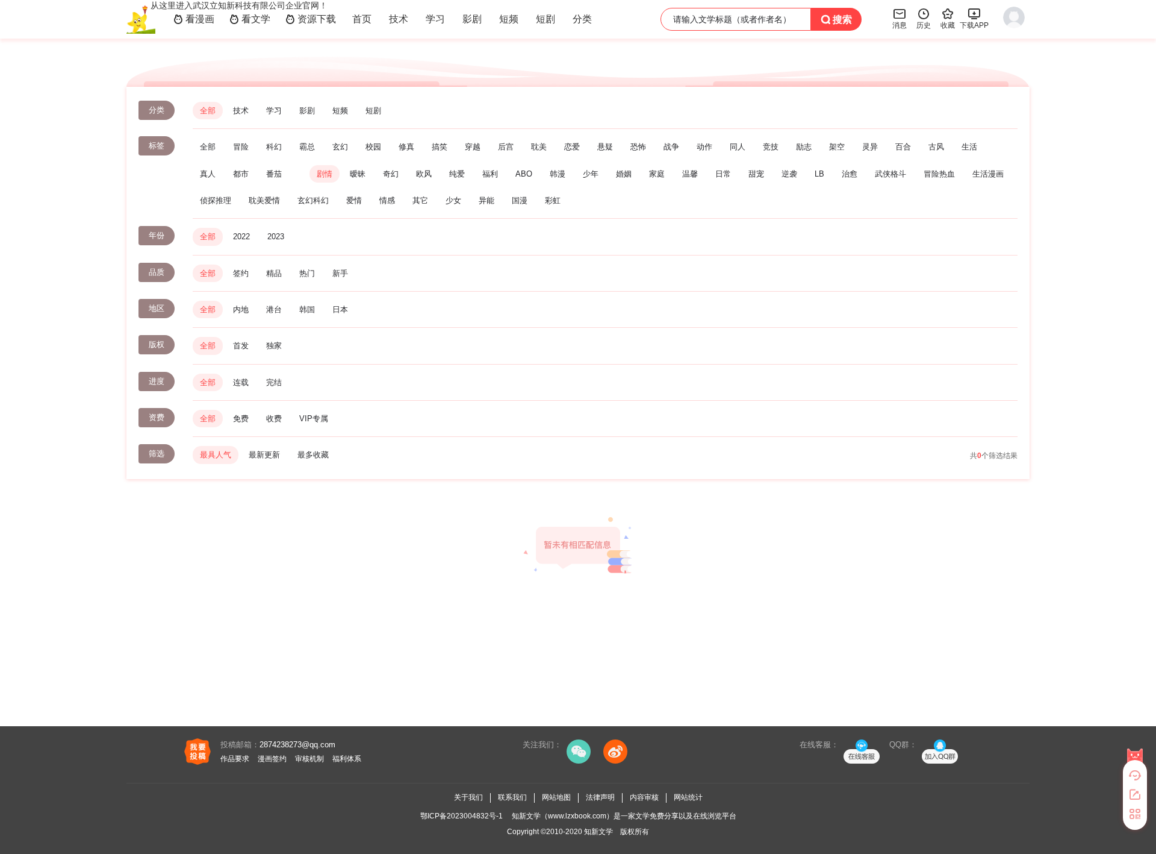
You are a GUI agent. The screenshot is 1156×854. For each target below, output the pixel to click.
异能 (486, 200)
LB (819, 173)
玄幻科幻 (313, 200)
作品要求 (234, 759)
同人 (737, 146)
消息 (899, 18)
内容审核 (644, 797)
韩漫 (557, 173)
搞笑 (439, 146)
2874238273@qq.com (297, 744)
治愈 (849, 173)
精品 (274, 273)
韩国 (307, 309)
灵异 (870, 146)
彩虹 (553, 200)
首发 (241, 345)
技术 (398, 19)
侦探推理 (215, 200)
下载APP (974, 18)
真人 (208, 173)
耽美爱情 (264, 200)
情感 (387, 200)
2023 (275, 236)
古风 (936, 146)
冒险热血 (939, 173)
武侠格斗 (890, 173)
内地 (241, 309)
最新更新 (264, 454)
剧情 (324, 173)
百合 (903, 146)
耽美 (539, 146)
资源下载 (310, 19)
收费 (274, 418)
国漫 (519, 200)
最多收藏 (313, 454)
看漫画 (193, 19)
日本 (340, 309)
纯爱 (457, 173)
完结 (274, 382)
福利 (490, 173)
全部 (208, 110)
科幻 (274, 146)
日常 (723, 173)
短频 (508, 19)
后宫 (506, 146)
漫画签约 (272, 759)
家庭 (657, 173)
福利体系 (346, 759)
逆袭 (789, 173)
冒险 (241, 146)
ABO (523, 173)
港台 (274, 309)
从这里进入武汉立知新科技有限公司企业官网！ (239, 5)
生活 (969, 146)
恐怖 (638, 146)
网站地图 (556, 797)
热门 (307, 273)
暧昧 (357, 173)
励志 (804, 146)
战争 (671, 146)
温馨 (690, 173)
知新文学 (598, 831)
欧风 (424, 173)
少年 (590, 173)
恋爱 (572, 146)
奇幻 (391, 173)
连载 (241, 382)
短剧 (545, 19)
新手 (340, 273)
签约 (241, 273)
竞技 (770, 146)
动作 (704, 146)
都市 (241, 173)
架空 (837, 146)
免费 (241, 418)
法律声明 (600, 797)
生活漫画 (988, 173)
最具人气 (215, 454)
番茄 (274, 173)
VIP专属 (313, 418)
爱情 (354, 200)
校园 (373, 146)
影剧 (472, 19)
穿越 (472, 146)
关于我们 (468, 797)
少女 (453, 200)
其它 (420, 200)
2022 (241, 236)
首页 (361, 19)
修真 (406, 146)
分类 (582, 19)
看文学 (249, 19)
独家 (274, 345)
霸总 (307, 146)
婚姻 (624, 173)
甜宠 (756, 173)
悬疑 (605, 146)
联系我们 (512, 797)
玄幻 (340, 146)
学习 (435, 19)
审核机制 (309, 759)
